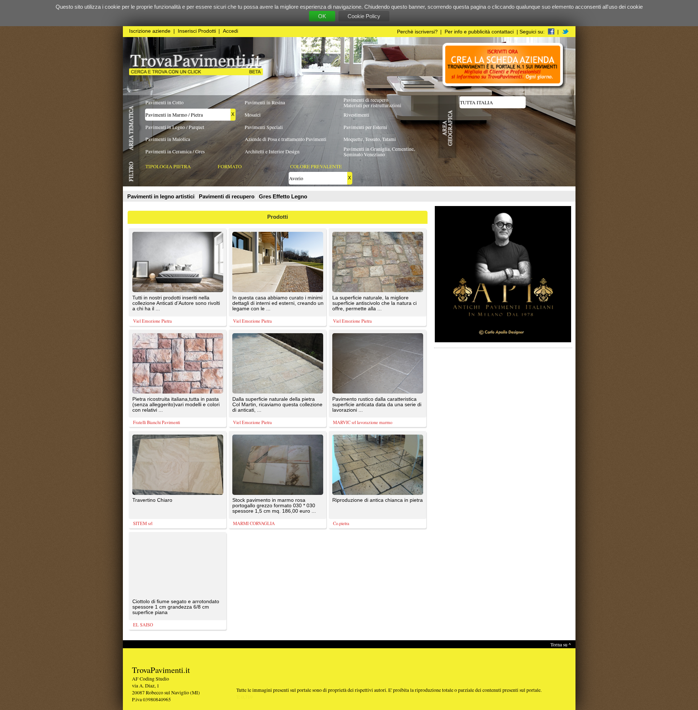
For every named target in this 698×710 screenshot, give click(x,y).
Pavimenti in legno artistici (161, 196)
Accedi (230, 31)
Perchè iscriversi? (417, 32)
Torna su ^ (560, 644)
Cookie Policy (364, 16)
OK (322, 16)
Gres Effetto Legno (283, 196)
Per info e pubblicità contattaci (479, 32)
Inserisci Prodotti (197, 31)
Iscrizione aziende (150, 31)
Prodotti (277, 217)
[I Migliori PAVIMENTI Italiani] (196, 73)
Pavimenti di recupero (227, 196)
